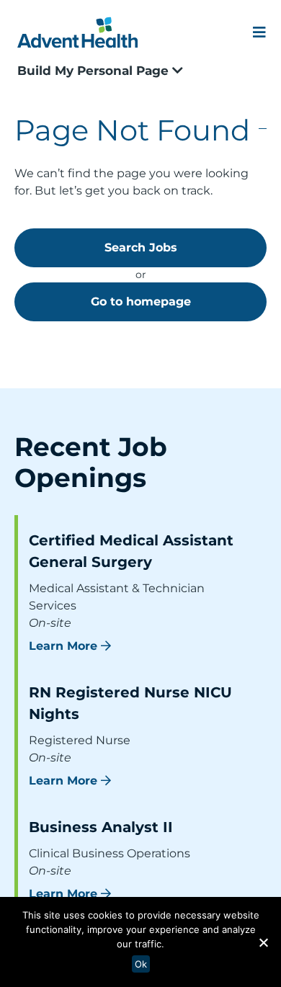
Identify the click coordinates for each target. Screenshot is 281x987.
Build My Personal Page (94, 70)
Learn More (63, 646)
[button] (263, 942)
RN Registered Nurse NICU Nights (130, 703)
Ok (141, 964)
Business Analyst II (101, 827)
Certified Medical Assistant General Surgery (131, 551)
